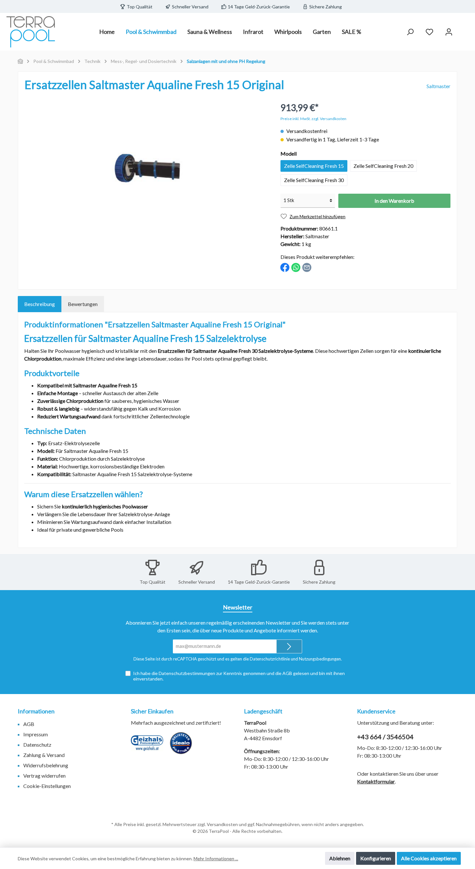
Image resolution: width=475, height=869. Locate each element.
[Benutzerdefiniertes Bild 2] (184, 746)
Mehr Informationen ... (216, 858)
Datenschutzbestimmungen (187, 673)
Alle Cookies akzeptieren (429, 858)
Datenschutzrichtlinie (270, 658)
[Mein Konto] (449, 31)
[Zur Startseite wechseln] (30, 31)
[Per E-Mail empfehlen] (306, 267)
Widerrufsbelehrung (45, 765)
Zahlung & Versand (44, 755)
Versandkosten (222, 824)
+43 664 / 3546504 (385, 737)
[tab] (39, 304)
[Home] (20, 61)
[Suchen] (410, 31)
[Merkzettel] (429, 31)
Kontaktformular (376, 781)
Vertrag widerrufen (44, 775)
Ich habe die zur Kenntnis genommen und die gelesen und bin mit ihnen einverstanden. (239, 675)
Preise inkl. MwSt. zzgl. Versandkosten (313, 118)
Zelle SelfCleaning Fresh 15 (314, 166)
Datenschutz (37, 744)
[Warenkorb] (464, 30)
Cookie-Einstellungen (47, 786)
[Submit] (289, 646)
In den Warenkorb (394, 201)
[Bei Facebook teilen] (284, 267)
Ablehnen (339, 858)
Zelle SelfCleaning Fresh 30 (314, 180)
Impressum (35, 734)
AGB (287, 673)
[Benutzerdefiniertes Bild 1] (150, 746)
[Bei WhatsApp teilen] (295, 267)
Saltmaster (438, 86)
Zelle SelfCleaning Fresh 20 (383, 166)
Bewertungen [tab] (83, 304)
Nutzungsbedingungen (320, 658)
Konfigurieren (375, 858)
